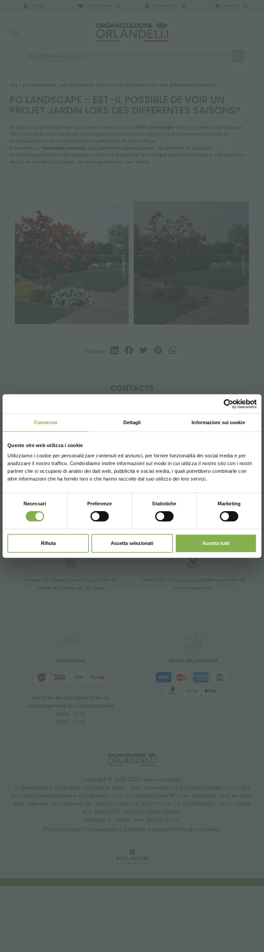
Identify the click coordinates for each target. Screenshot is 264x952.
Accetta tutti (216, 543)
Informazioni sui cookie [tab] (218, 422)
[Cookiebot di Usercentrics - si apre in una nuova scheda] (228, 404)
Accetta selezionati (132, 543)
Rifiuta (48, 543)
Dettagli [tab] (132, 422)
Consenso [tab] (45, 422)
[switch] (99, 516)
